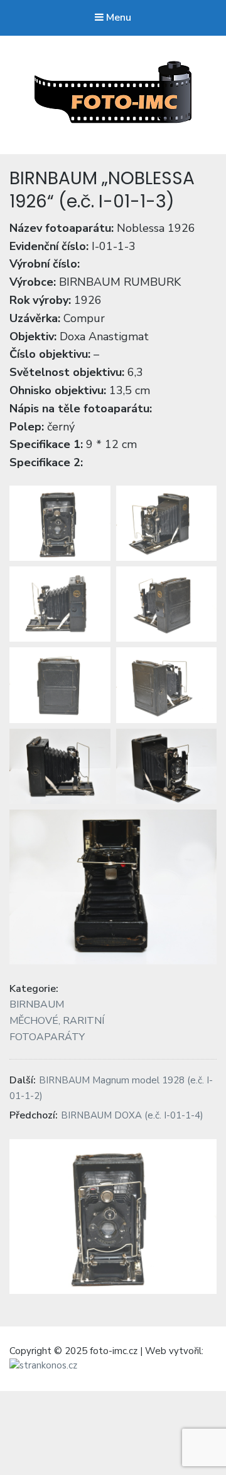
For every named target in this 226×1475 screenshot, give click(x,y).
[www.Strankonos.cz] (43, 1366)
